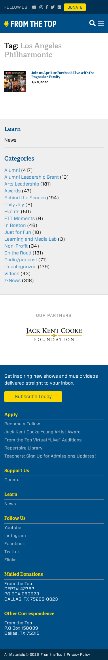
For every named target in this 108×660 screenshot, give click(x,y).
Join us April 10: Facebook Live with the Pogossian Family (62, 75)
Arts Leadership (21, 184)
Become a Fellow (22, 424)
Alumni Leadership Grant (31, 177)
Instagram (15, 535)
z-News (12, 280)
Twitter (11, 551)
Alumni (12, 170)
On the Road (17, 253)
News (10, 140)
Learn (12, 129)
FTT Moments (19, 218)
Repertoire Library (23, 448)
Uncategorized (20, 266)
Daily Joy (14, 204)
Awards (12, 191)
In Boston (15, 225)
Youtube (12, 527)
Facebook (14, 543)
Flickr (10, 559)
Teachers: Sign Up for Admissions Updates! (50, 456)
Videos (11, 273)
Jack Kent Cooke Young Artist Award (42, 432)
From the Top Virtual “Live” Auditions (43, 440)
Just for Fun (17, 232)
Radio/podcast (20, 260)
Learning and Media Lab (30, 239)
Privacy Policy (78, 654)
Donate (74, 7)
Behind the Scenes (25, 197)
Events (12, 211)
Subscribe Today (33, 396)
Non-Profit (16, 246)
